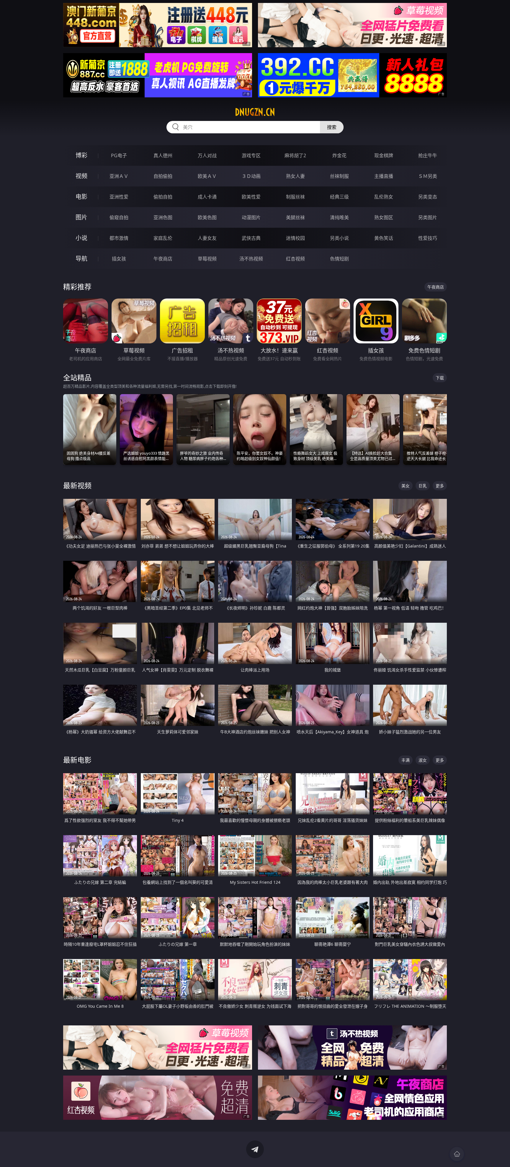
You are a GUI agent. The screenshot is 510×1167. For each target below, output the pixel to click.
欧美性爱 (251, 197)
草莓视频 (207, 258)
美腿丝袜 (295, 217)
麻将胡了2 (295, 155)
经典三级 (339, 197)
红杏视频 (295, 258)
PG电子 (119, 155)
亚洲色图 (162, 217)
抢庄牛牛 (427, 155)
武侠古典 (251, 238)
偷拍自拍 (162, 197)
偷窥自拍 (118, 217)
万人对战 (207, 155)
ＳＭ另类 (427, 176)
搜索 (331, 127)
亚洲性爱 (118, 197)
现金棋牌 (383, 155)
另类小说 (339, 238)
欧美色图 (207, 217)
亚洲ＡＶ (118, 176)
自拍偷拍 (162, 176)
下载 (440, 378)
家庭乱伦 (162, 238)
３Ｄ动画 (251, 176)
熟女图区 (383, 217)
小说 (81, 238)
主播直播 (383, 176)
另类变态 (427, 197)
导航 (81, 259)
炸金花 (339, 155)
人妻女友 (207, 238)
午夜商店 (162, 258)
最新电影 (77, 760)
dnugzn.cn (255, 112)
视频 (81, 176)
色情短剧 (339, 258)
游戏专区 (251, 155)
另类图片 (427, 217)
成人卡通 (207, 197)
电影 (81, 197)
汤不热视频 (251, 258)
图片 (81, 217)
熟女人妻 (295, 176)
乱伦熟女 (383, 197)
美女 (405, 486)
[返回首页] (457, 1154)
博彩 (81, 155)
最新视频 (77, 485)
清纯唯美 (339, 217)
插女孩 (119, 258)
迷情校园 (295, 238)
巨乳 (423, 486)
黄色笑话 (383, 238)
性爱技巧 (427, 238)
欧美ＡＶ (207, 176)
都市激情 (118, 238)
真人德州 (162, 155)
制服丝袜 (295, 197)
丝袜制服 (339, 176)
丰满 (405, 760)
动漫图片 (251, 217)
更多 (440, 486)
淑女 (423, 760)
